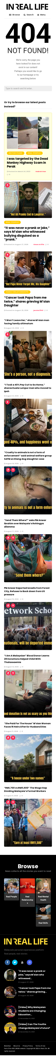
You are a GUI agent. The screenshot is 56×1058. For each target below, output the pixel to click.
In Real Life (43, 1048)
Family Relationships (17, 292)
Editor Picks (15, 153)
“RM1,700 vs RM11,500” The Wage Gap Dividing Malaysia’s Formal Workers (25, 789)
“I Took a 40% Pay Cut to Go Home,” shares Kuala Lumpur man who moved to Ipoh (27, 388)
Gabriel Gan (40, 171)
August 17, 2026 (11, 531)
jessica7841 (38, 310)
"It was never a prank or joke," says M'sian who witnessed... (31, 974)
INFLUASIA (15, 1048)
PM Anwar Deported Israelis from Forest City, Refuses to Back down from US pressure (27, 591)
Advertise (7, 1046)
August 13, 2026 (11, 667)
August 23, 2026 (12, 328)
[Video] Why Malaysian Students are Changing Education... (32, 1011)
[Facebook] (7, 962)
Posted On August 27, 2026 (16, 244)
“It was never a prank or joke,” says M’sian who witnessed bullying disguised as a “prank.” (27, 234)
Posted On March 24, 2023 (19, 171)
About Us (16, 1046)
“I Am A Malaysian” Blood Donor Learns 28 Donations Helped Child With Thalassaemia (26, 659)
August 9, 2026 (11, 796)
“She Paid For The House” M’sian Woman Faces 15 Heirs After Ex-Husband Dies (27, 725)
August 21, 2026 (11, 396)
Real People (34, 153)
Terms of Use (40, 1046)
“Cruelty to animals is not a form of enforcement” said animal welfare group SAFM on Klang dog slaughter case (28, 456)
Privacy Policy (28, 1046)
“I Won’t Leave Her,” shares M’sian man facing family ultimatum (26, 322)
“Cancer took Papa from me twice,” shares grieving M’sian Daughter (27, 301)
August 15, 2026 (11, 599)
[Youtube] (22, 962)
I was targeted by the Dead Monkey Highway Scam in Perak (27, 163)
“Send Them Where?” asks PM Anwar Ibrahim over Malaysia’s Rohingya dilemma (25, 523)
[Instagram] (29, 962)
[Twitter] (15, 962)
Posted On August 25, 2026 (16, 310)
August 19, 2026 (11, 463)
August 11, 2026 (11, 731)
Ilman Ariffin (38, 244)
